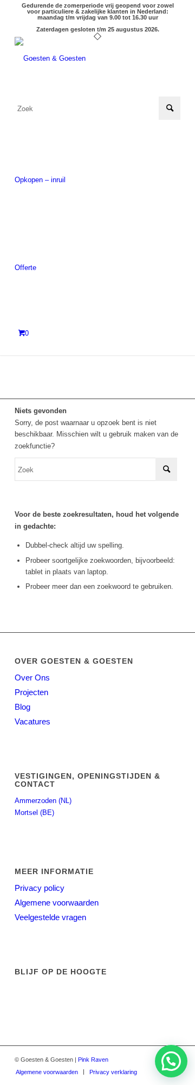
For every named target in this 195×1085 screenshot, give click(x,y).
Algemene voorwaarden (57, 902)
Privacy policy (39, 888)
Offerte (25, 268)
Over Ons (32, 677)
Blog (22, 706)
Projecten (31, 692)
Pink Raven (93, 1059)
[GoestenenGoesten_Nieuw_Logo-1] (81, 58)
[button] (171, 1061)
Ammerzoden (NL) (43, 801)
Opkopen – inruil (40, 180)
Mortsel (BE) (34, 812)
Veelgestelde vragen (50, 917)
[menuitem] (46, 1072)
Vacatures (32, 721)
